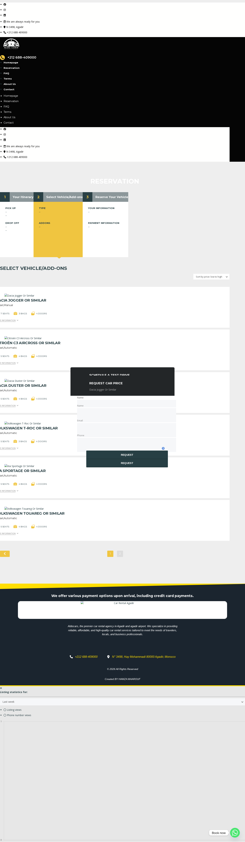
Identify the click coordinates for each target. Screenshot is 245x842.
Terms (8, 78)
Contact (9, 89)
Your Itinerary (23, 197)
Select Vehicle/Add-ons (64, 197)
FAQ (6, 73)
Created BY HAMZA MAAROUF (122, 679)
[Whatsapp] (235, 833)
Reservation (12, 67)
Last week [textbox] (8, 701)
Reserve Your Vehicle (111, 197)
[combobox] (211, 277)
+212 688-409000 (17, 32)
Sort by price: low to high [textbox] (209, 276)
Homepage (11, 62)
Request (127, 454)
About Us (10, 84)
